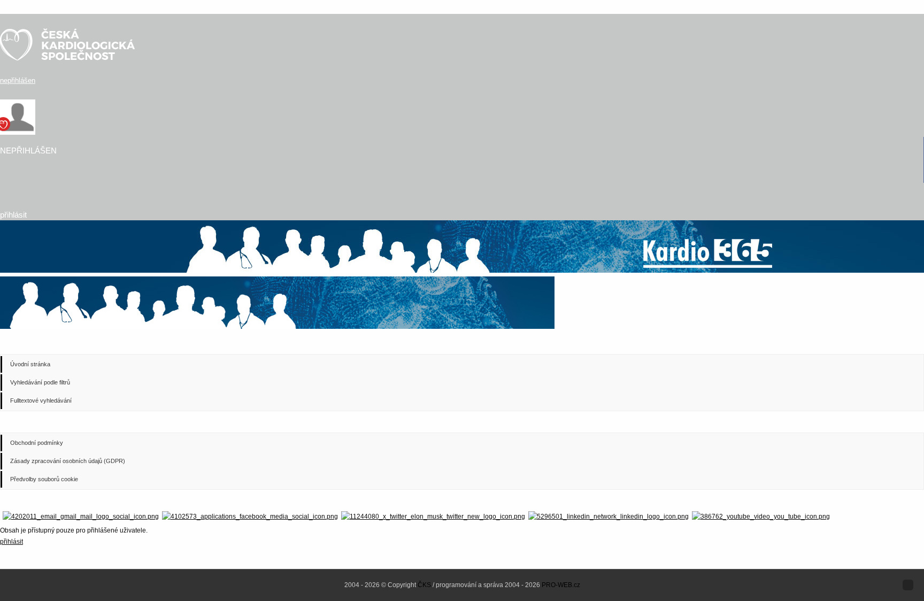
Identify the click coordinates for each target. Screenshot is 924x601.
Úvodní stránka (30, 364)
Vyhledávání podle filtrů (40, 382)
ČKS (424, 585)
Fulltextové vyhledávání (41, 400)
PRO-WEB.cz (561, 585)
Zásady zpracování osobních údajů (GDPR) (67, 461)
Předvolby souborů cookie (44, 479)
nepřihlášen (17, 80)
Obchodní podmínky (36, 443)
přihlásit (13, 214)
